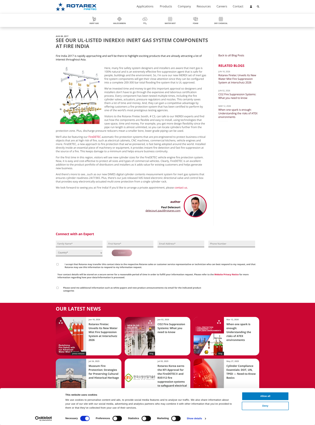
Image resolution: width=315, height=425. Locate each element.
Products (166, 6)
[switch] (117, 418)
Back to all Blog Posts (231, 55)
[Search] (258, 7)
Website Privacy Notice (226, 274)
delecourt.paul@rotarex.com (163, 210)
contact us (181, 187)
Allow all (265, 396)
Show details (194, 418)
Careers (222, 6)
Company (184, 6)
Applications (145, 6)
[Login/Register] (251, 7)
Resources (204, 6)
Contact (238, 6)
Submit (122, 252)
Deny (265, 405)
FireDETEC (94, 137)
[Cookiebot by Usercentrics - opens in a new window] (43, 418)
